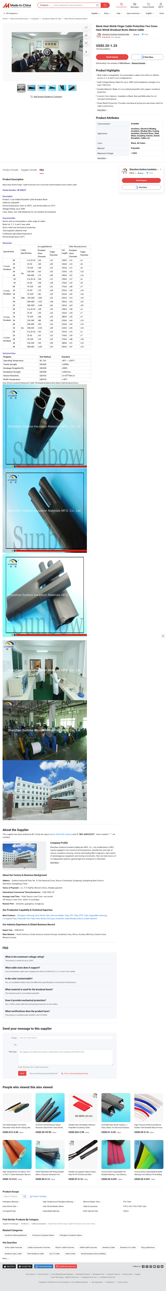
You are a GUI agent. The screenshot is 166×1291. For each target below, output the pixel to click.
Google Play (25, 1266)
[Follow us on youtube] (154, 1266)
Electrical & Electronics (19, 18)
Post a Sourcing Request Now (74, 1073)
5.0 (132, 173)
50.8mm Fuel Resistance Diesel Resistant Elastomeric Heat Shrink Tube (49, 1127)
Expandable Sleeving (98, 915)
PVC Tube (74, 915)
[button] (97, 5)
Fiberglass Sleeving (25, 915)
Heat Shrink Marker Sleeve (53, 1206)
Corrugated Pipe (9, 918)
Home (5, 18)
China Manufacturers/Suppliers (62, 1274)
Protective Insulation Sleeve (43, 1235)
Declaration (110, 1282)
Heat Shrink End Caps (45, 918)
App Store (9, 1266)
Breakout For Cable (128, 1247)
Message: (13, 1051)
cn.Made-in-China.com (107, 1277)
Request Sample (138, 63)
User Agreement (97, 1282)
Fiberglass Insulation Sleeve (71, 1235)
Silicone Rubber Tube (60, 915)
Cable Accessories (90, 1206)
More (5, 1258)
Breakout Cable (108, 1247)
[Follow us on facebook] (143, 1266)
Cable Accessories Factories (39, 1247)
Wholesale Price (98, 1274)
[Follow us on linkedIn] (162, 1266)
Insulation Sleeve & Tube (51, 18)
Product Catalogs (39, 1196)
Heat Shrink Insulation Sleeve (75, 18)
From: (14, 1038)
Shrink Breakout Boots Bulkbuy (93, 1253)
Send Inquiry (112, 57)
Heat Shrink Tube (42, 915)
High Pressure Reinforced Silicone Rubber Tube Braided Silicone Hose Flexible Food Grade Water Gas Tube (148, 1127)
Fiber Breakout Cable (35, 1253)
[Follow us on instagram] (150, 1266)
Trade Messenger (43, 1266)
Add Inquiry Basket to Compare (48, 96)
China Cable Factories (13, 1247)
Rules (162, 13)
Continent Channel (113, 1274)
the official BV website (62, 834)
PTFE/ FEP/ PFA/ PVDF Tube (134, 1206)
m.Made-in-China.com (89, 1277)
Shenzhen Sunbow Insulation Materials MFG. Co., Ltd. (116, 34)
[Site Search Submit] (105, 5)
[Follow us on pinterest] (158, 1266)
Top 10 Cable (54, 1253)
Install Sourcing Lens (67, 1266)
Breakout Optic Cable (13, 1253)
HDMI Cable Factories (88, 1247)
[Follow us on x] (147, 1266)
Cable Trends (70, 1253)
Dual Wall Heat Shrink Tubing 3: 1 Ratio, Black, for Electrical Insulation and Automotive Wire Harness (115, 1127)
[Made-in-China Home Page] (17, 5)
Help (118, 13)
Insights (137, 1274)
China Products (43, 1274)
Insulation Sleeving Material (16, 1235)
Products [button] (44, 5)
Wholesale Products (83, 1274)
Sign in (160, 7)
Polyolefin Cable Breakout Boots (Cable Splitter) (76, 918)
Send (22, 1073)
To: (16, 1045)
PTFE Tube (83, 915)
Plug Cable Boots (148, 1247)
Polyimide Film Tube (26, 918)
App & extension (133, 13)
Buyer (106, 13)
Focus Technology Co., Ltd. (64, 1282)
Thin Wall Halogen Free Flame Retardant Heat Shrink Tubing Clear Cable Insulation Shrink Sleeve (17, 1127)
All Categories (11, 13)
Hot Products (30, 1274)
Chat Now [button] (148, 57)
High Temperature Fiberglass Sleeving (58, 1201)
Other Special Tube (90, 1211)
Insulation (35, 18)
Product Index (127, 1274)
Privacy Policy (123, 1282)
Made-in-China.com (72, 1277)
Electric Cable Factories (65, 1247)
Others (126, 1211)
